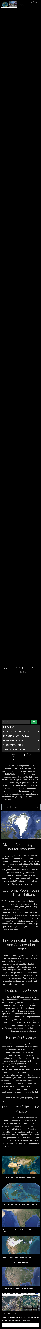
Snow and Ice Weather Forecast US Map (16, 1257)
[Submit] (34, 722)
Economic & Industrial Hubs (16, 736)
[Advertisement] (20, 696)
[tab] (21, 727)
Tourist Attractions (13, 745)
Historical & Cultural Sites (16, 731)
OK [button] (21, 1325)
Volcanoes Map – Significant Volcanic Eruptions (19, 1204)
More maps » (23, 1262)
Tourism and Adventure (14, 749)
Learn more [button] (26, 1320)
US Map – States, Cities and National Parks (17, 1288)
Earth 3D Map (32, 2)
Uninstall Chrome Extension (12, 1314)
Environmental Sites (13, 740)
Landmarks (8, 727)
